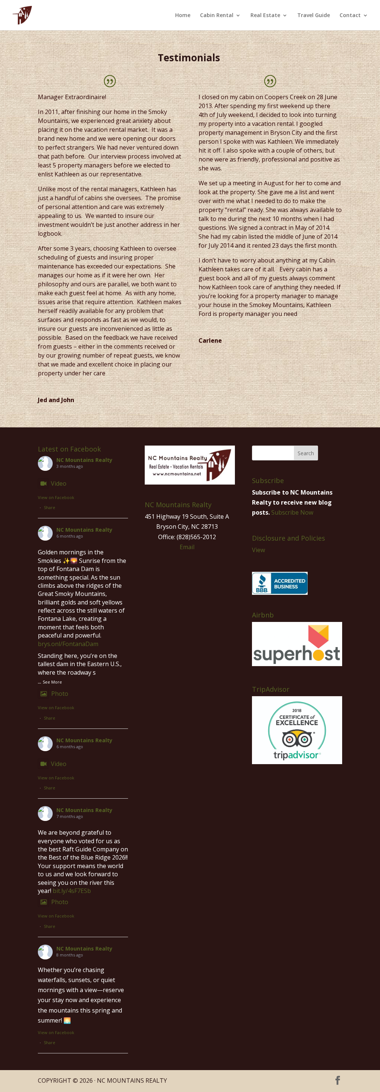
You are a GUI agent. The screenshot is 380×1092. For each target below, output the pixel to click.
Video (58, 483)
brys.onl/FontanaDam (68, 644)
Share (49, 507)
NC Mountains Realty (84, 459)
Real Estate (265, 16)
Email (187, 547)
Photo (59, 694)
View (258, 550)
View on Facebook (56, 497)
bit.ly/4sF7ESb (72, 891)
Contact (350, 16)
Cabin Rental (216, 16)
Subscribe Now (292, 512)
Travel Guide (313, 16)
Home (182, 16)
